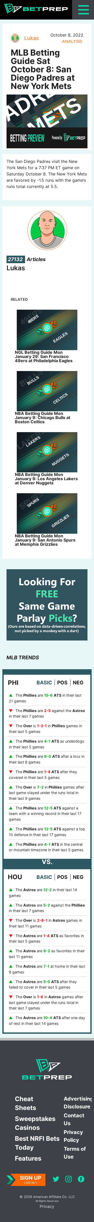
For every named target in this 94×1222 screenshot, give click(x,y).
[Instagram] (68, 1180)
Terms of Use (75, 1153)
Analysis (72, 41)
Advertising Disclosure (78, 1103)
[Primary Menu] (83, 9)
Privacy (47, 1206)
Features (28, 1158)
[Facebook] (81, 1180)
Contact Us (74, 1119)
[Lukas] (15, 38)
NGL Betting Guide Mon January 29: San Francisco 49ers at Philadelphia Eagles (44, 356)
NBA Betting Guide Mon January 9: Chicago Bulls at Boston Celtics (42, 417)
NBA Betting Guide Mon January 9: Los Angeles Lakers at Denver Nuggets (46, 478)
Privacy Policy (73, 1136)
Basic (44, 682)
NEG (78, 682)
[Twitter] (56, 1180)
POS (62, 682)
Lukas (31, 38)
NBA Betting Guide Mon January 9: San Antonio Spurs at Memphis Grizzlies (45, 540)
